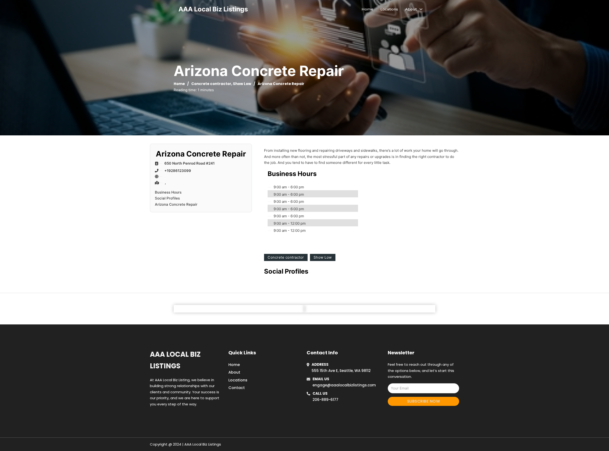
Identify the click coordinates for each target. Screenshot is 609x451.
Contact (236, 387)
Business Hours (168, 192)
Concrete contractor (211, 83)
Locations (389, 9)
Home (367, 9)
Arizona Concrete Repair (176, 204)
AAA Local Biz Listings (213, 9)
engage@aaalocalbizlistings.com (344, 385)
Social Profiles (167, 198)
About (234, 372)
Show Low (242, 83)
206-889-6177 (325, 399)
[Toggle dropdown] (421, 9)
